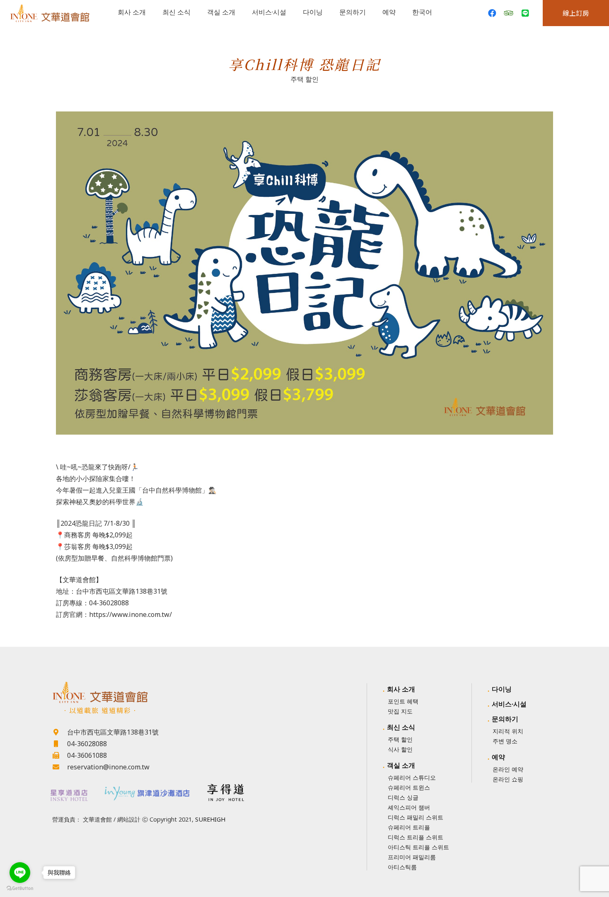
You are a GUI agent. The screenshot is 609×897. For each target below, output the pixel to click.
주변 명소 (505, 741)
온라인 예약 (508, 769)
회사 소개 (401, 689)
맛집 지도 (400, 711)
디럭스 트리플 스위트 (415, 837)
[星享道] (68, 795)
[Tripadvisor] (508, 13)
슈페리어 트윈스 (409, 787)
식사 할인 (400, 749)
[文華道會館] (147, 692)
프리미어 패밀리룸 (412, 857)
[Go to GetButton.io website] (20, 888)
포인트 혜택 (403, 701)
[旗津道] (147, 791)
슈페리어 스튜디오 (412, 777)
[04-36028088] (59, 743)
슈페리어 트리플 (409, 827)
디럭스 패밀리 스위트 (415, 817)
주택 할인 (304, 79)
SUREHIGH (210, 819)
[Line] (525, 13)
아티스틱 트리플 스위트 (418, 847)
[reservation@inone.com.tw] (59, 767)
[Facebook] (492, 13)
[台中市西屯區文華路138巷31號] (59, 732)
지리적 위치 (508, 731)
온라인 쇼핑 (508, 779)
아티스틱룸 (402, 867)
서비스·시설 (509, 703)
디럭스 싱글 (403, 797)
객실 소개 (401, 765)
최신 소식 (401, 727)
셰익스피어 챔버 (409, 807)
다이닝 (502, 689)
